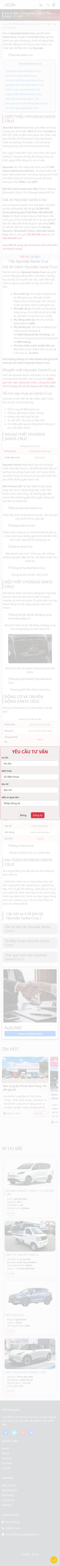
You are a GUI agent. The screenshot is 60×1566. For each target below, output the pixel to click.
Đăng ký (37, 815)
